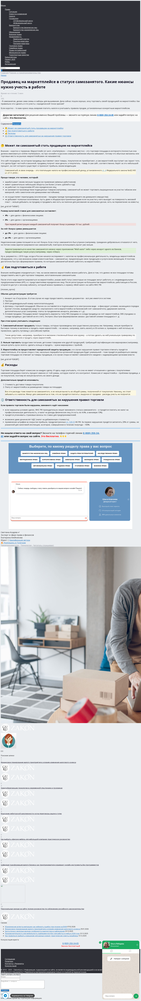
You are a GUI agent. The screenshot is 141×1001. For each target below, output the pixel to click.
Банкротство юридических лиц (26, 30)
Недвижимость (15, 37)
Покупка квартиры (21, 41)
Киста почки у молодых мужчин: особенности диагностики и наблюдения (35, 931)
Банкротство (14, 25)
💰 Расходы (10, 133)
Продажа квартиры (21, 43)
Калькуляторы (11, 57)
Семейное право (16, 48)
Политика (9, 961)
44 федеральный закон (22, 23)
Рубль (7, 62)
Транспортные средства (19, 55)
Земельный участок (21, 39)
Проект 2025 (10, 59)
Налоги (12, 16)
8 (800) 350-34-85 (105, 115)
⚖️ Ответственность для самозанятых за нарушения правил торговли (38, 136)
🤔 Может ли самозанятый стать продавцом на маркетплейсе (34, 128)
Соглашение (10, 959)
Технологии (26, 545)
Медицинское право (17, 52)
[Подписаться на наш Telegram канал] (5, 995)
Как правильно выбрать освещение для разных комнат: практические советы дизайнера (41, 936)
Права (7, 9)
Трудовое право (16, 46)
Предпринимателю (10, 545)
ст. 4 (104, 170)
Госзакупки (13, 18)
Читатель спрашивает (43, 545)
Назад (3, 75)
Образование (14, 32)
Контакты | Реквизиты (14, 963)
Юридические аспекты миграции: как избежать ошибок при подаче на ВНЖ (36, 927)
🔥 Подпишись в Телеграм (13, 542)
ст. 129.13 (70, 422)
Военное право (15, 34)
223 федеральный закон (23, 21)
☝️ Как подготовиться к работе (19, 131)
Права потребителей (17, 50)
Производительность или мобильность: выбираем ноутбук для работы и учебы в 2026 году (42, 933)
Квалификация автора (19, 540)
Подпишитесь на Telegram (22, 996)
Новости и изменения (18, 14)
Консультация (10, 966)
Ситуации (13, 12)
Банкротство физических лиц (25, 27)
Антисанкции (10, 64)
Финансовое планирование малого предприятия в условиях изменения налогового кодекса (42, 929)
